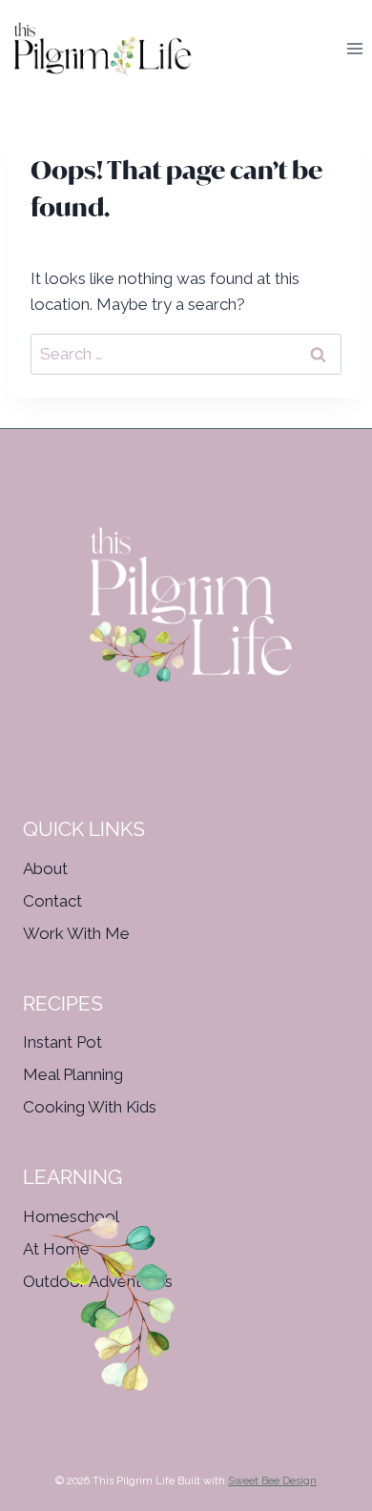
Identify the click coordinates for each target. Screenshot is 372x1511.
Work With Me (76, 933)
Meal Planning (73, 1074)
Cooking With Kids (89, 1106)
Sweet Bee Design (272, 1481)
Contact (52, 900)
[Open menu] (354, 49)
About (45, 868)
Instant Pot (62, 1042)
